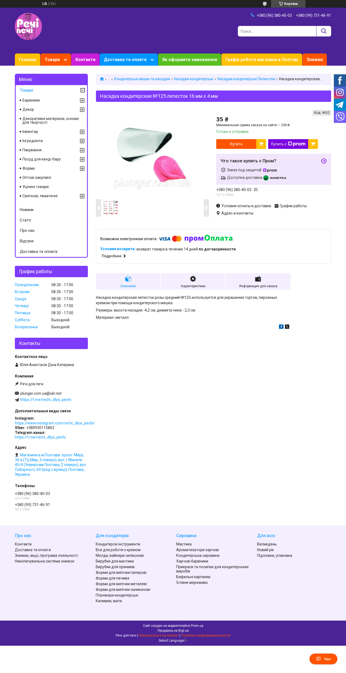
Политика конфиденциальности (205, 635)
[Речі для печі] (28, 26)
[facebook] (281, 327)
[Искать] (323, 31)
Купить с (279, 144)
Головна (27, 59)
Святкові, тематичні (40, 196)
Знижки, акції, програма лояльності (46, 555)
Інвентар (30, 131)
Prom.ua (197, 626)
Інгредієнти (32, 141)
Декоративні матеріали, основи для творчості (50, 120)
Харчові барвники (192, 561)
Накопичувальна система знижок (44, 561)
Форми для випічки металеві (121, 584)
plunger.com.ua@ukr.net (41, 393)
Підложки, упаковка (274, 555)
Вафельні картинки (193, 577)
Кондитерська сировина (197, 555)
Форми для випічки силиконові (123, 589)
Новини (27, 209)
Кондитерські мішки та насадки (142, 79)
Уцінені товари (35, 187)
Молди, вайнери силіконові (120, 555)
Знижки (315, 59)
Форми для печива (112, 578)
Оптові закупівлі (36, 177)
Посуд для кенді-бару (41, 159)
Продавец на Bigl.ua (173, 630)
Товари (52, 59)
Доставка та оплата (125, 59)
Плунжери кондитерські (117, 595)
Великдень (267, 544)
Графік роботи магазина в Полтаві (261, 59)
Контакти (85, 59)
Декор (28, 109)
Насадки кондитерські (193, 79)
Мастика (184, 544)
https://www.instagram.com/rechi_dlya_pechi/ (55, 423)
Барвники (31, 100)
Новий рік (265, 550)
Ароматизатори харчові (197, 550)
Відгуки (27, 241)
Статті (25, 220)
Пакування (32, 150)
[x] (287, 327)
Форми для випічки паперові (121, 572)
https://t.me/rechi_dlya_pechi (45, 399)
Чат (327, 659)
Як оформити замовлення (189, 59)
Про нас (27, 230)
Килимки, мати (109, 601)
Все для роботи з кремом (118, 550)
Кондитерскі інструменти (118, 544)
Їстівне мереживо (192, 582)
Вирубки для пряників (115, 567)
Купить (236, 144)
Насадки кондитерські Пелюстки (246, 79)
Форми (28, 168)
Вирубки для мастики (115, 561)
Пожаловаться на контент (159, 635)
